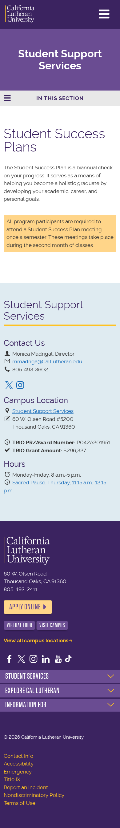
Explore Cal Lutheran (32, 690)
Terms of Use (19, 803)
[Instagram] (20, 385)
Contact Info (18, 756)
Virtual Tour (19, 625)
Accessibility (19, 764)
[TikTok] (68, 659)
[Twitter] (9, 385)
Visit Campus (52, 625)
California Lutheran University (19, 14)
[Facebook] (9, 659)
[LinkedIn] (45, 659)
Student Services (27, 676)
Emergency (18, 772)
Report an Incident (26, 787)
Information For (25, 705)
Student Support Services (60, 60)
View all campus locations (36, 640)
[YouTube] (58, 659)
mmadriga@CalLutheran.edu (47, 361)
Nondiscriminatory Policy (34, 795)
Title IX (12, 779)
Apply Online (25, 607)
